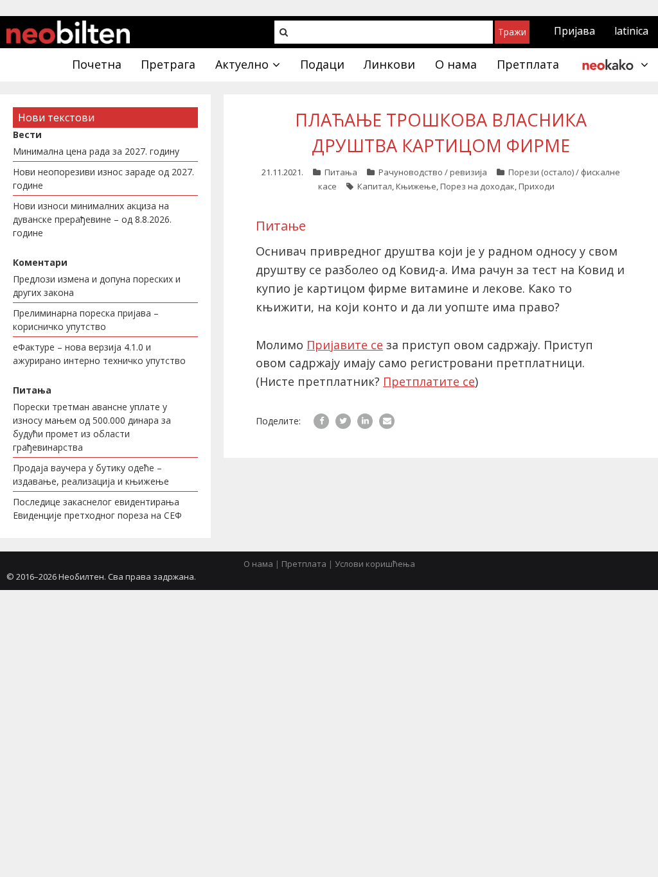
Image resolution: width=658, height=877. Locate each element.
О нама (258, 563)
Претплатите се (429, 381)
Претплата (303, 563)
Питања (341, 172)
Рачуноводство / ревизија (432, 172)
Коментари (40, 262)
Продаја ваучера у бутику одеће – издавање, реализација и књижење (91, 474)
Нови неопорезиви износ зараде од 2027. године (103, 178)
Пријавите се (345, 344)
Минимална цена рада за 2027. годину (96, 151)
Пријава (574, 31)
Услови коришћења (375, 563)
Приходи (537, 186)
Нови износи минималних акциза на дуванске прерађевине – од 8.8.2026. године (92, 219)
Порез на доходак (477, 186)
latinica (631, 31)
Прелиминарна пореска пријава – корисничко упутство (86, 320)
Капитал (374, 186)
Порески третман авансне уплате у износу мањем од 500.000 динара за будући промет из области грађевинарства (92, 427)
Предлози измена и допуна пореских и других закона (97, 286)
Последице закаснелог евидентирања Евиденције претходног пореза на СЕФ (97, 508)
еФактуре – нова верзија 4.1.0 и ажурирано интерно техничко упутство (99, 354)
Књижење (416, 186)
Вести (27, 134)
